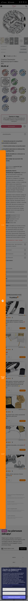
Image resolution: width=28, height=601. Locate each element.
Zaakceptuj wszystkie (14, 597)
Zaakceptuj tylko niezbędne (14, 589)
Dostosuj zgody (14, 593)
